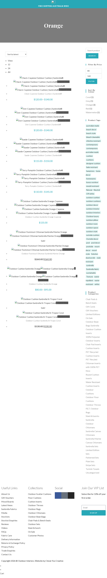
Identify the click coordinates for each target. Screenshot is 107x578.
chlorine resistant (93, 141)
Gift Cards (90, 306)
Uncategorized (92, 472)
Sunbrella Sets (92, 446)
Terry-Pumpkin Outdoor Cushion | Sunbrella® (43, 186)
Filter (91, 81)
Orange (89, 104)
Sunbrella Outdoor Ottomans (90, 424)
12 (9, 64)
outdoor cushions (93, 201)
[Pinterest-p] (64, 495)
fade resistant (92, 167)
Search (92, 56)
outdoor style (91, 231)
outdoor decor (92, 205)
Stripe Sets (90, 465)
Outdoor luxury (92, 216)
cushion (89, 156)
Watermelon (91, 112)
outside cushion (92, 235)
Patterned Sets (92, 457)
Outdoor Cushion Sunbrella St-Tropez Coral (43, 321)
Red (87, 108)
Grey (88, 101)
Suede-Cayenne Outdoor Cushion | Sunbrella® (43, 155)
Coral (88, 97)
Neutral (97, 190)
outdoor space (92, 228)
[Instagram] (71, 495)
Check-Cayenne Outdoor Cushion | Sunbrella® (43, 94)
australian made (92, 126)
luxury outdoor (92, 182)
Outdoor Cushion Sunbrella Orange (43, 284)
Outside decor (92, 239)
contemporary (92, 144)
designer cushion (93, 163)
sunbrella (90, 265)
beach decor (91, 129)
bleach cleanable (93, 137)
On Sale (89, 318)
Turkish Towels (92, 469)
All (9, 72)
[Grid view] (6, 49)
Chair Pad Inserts (93, 344)
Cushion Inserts (92, 348)
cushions (90, 160)
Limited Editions (93, 314)
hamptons (90, 171)
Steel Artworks (92, 416)
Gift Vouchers (92, 310)
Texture (89, 277)
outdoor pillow (92, 220)
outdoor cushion (93, 197)
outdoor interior (92, 209)
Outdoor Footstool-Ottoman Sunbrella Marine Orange (43, 253)
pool (88, 243)
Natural (89, 190)
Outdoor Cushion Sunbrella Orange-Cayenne (43, 217)
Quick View (64, 81)
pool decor (95, 243)
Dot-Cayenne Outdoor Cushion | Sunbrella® (43, 124)
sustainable (91, 273)
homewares (91, 179)
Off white (90, 194)
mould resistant (92, 186)
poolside (89, 246)
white (97, 284)
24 (9, 68)
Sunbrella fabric (92, 269)
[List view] (7, 49)
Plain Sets (90, 461)
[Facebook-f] (58, 495)
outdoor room (91, 224)
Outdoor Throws (93, 404)
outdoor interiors (93, 212)
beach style (91, 133)
